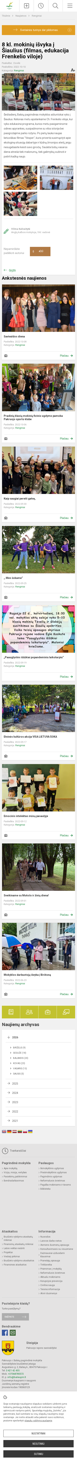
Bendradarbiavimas (14, 1180)
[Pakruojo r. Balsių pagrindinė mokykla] (9, 5)
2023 (15, 1102)
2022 (15, 1111)
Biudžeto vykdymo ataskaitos (19, 1260)
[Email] (13, 1333)
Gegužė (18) (19, 1053)
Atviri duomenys (48, 1293)
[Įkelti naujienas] (26, 6)
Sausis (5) (18, 1073)
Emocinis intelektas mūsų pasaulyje (26, 816)
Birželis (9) (19, 1047)
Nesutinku (38, 1443)
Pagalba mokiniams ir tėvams (55, 1184)
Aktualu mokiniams (50, 1277)
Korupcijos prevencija (51, 1281)
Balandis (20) (20, 1058)
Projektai (8, 1252)
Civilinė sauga (47, 1285)
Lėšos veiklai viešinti (14, 1248)
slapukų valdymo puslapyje (38, 1420)
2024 (15, 1092)
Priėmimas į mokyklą (51, 1269)
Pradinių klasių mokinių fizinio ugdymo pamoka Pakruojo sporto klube (33, 417)
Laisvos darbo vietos (51, 1241)
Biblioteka (45, 1189)
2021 (15, 1120)
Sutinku (38, 1454)
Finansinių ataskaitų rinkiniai (18, 1244)
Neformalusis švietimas (52, 1180)
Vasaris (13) (20, 1068)
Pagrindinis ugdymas (51, 1176)
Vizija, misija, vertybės (15, 1172)
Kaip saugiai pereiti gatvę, (20, 498)
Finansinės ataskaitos (15, 1264)
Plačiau (64, 355)
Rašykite (9, 1316)
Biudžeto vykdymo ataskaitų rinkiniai (18, 1238)
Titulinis (6, 15)
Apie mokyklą (10, 1168)
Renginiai (37, 15)
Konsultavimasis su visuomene (56, 1249)
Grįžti (12, 270)
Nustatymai (38, 1433)
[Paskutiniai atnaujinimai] (41, 6)
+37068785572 (16, 1373)
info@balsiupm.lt (16, 1377)
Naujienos (21, 15)
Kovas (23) (19, 1063)
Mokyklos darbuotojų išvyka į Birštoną (27, 974)
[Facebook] (5, 1333)
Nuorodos (45, 1236)
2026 (15, 1037)
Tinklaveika (46, 1264)
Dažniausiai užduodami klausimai (52, 1255)
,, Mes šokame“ (13, 577)
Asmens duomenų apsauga (54, 1245)
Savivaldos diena (14, 336)
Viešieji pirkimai (12, 1256)
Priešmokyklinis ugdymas (53, 1172)
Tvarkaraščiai (17, 1150)
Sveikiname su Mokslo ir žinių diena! (26, 895)
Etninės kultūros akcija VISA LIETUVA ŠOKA (30, 736)
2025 (15, 1083)
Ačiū (38, 251)
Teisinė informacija (50, 1289)
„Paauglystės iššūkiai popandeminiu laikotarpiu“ (34, 657)
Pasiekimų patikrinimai (15, 1176)
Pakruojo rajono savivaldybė (41, 1348)
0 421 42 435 (12, 1370)
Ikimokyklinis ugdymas (52, 1168)
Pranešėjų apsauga (50, 1260)
